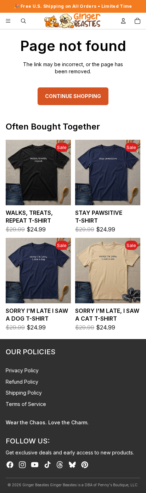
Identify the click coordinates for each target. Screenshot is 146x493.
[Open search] (23, 21)
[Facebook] (10, 464)
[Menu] (8, 21)
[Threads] (60, 464)
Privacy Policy (22, 370)
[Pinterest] (84, 464)
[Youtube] (34, 464)
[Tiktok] (47, 464)
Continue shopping (73, 96)
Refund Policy (22, 382)
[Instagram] (22, 464)
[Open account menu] (123, 21)
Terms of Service (26, 404)
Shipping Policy (24, 393)
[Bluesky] (72, 464)
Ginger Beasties (35, 485)
